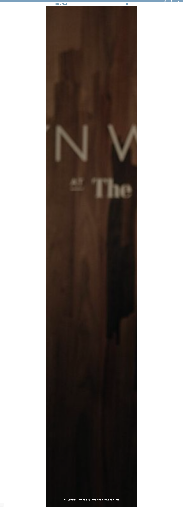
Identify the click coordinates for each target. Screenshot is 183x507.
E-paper (167, 1)
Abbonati (173, 0)
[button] (3, 1)
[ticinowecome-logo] (61, 4)
